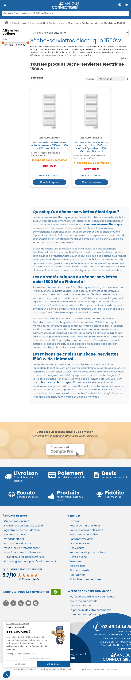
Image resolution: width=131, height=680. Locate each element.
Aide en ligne (77, 566)
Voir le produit (51, 175)
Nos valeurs (77, 548)
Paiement (76, 561)
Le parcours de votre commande (90, 610)
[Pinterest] (21, 603)
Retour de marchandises (85, 525)
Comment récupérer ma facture (90, 614)
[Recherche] (126, 13)
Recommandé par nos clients (88, 552)
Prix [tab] (4, 39)
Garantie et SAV (80, 543)
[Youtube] (28, 603)
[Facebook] (6, 603)
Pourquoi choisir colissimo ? (87, 530)
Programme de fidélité (84, 534)
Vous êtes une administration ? (23, 552)
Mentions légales (24, 669)
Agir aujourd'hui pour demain (22, 530)
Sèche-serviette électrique (64, 23)
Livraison (75, 521)
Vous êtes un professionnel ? (22, 548)
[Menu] (5, 5)
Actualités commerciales (85, 579)
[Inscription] (56, 592)
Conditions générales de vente (98, 669)
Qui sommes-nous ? (16, 521)
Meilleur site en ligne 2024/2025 (24, 525)
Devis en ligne (78, 557)
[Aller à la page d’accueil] (6, 23)
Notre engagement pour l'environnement (30, 561)
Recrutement (78, 575)
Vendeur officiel (14, 539)
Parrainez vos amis (81, 539)
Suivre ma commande (83, 601)
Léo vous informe (80, 605)
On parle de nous (15, 534)
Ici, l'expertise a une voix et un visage (92, 596)
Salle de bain (19, 23)
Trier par (90, 79)
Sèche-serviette (37, 23)
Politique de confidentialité (56, 669)
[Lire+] (125, 58)
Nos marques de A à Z (17, 543)
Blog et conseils (79, 570)
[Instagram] (35, 603)
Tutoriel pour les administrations (24, 557)
